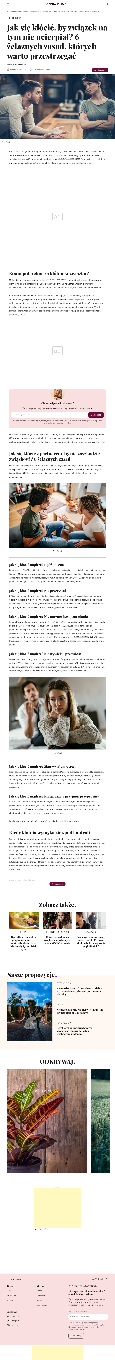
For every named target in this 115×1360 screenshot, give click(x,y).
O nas (9, 1290)
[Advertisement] (57, 1208)
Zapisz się (96, 415)
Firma (10, 1286)
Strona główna (12, 11)
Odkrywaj (40, 1286)
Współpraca (11, 1295)
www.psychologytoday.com (25, 880)
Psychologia (23, 11)
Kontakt (10, 1300)
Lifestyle (39, 1290)
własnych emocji (81, 636)
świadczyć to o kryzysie (69, 159)
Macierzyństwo (41, 1305)
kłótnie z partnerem (56, 279)
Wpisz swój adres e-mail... (78, 1311)
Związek (39, 1300)
